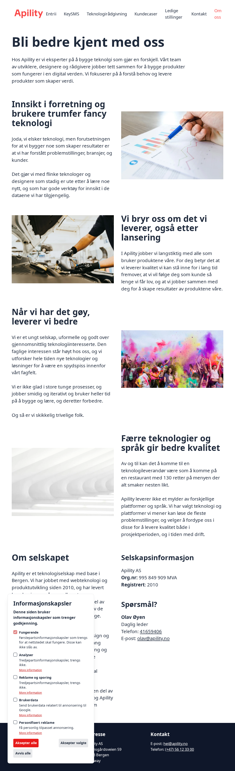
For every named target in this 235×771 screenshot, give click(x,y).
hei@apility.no (175, 743)
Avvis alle (23, 753)
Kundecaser (145, 14)
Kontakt (199, 14)
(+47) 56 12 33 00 (179, 749)
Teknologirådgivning (107, 14)
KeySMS (71, 14)
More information (30, 670)
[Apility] (29, 14)
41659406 (151, 631)
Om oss (217, 14)
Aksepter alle (26, 743)
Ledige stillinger (173, 14)
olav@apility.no (153, 638)
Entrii (51, 14)
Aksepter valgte (73, 743)
